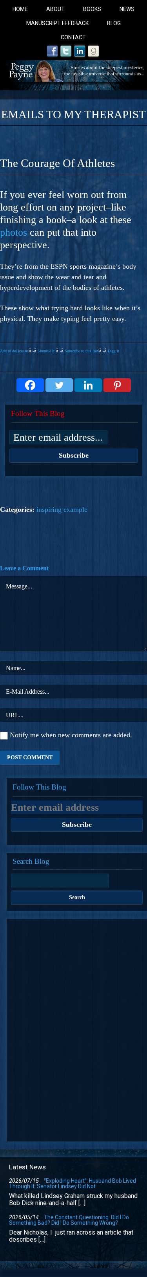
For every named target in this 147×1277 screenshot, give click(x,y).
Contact (73, 37)
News (127, 9)
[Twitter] (59, 385)
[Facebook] (30, 385)
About (55, 9)
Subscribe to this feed (82, 351)
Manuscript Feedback (57, 23)
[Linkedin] (88, 385)
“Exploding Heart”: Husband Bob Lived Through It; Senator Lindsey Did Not (72, 1183)
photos (13, 232)
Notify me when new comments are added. (71, 735)
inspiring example (61, 509)
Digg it (113, 351)
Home (20, 9)
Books (92, 9)
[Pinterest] (117, 385)
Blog (114, 23)
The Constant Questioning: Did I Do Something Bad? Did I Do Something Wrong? (69, 1220)
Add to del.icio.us (14, 351)
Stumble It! (47, 351)
